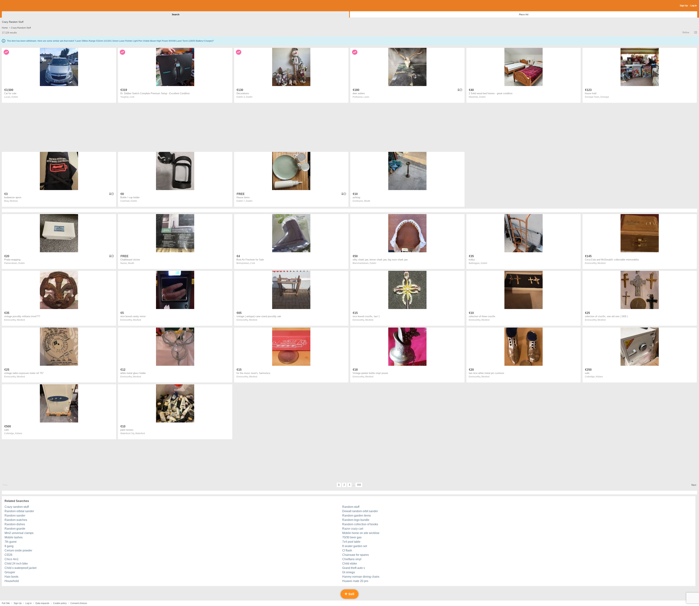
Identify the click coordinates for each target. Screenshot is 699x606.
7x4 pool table (351, 541)
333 (359, 484)
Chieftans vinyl (351, 559)
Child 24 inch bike (16, 563)
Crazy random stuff (17, 506)
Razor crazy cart (352, 528)
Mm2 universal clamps (19, 533)
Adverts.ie (16, 6)
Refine (685, 32)
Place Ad (523, 14)
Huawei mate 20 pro (355, 581)
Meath (367, 201)
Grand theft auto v (353, 567)
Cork (132, 97)
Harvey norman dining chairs (360, 576)
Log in (28, 603)
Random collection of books (360, 524)
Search (175, 14)
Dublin (14, 97)
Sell (350, 594)
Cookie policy (60, 603)
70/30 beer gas (352, 537)
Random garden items (356, 515)
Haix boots (11, 576)
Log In (693, 5)
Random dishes (15, 524)
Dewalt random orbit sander (360, 511)
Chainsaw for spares (355, 554)
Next (693, 485)
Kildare (599, 376)
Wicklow (14, 201)
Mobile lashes (14, 537)
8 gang (9, 546)
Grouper (10, 572)
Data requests (42, 603)
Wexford (601, 263)
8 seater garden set (354, 546)
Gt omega (348, 572)
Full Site (6, 603)
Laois (366, 97)
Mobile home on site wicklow (360, 533)
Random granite (15, 528)
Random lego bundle (355, 519)
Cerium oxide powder (18, 550)
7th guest (10, 541)
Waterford (140, 433)
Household (12, 581)
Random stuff (350, 506)
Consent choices (78, 603)
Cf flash (347, 550)
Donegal (604, 97)
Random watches (16, 519)
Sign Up (684, 5)
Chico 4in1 (12, 559)
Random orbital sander (19, 511)
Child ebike (349, 563)
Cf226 (8, 554)
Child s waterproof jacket (20, 567)
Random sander (15, 515)
